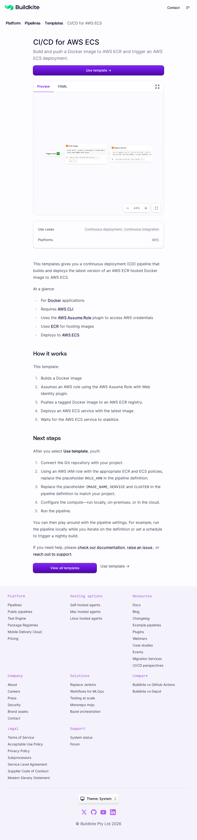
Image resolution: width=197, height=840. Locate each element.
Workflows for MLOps (87, 691)
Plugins (138, 632)
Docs (137, 605)
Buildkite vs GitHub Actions (154, 685)
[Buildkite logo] (22, 8)
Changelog (141, 618)
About (12, 685)
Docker (54, 300)
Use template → (98, 70)
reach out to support (52, 554)
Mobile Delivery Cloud (25, 632)
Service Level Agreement (27, 764)
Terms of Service (21, 737)
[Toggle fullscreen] (157, 86)
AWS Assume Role (74, 317)
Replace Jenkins (83, 685)
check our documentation (101, 547)
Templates (54, 23)
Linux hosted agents (86, 618)
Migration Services (147, 659)
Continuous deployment (103, 229)
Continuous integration (141, 229)
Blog (136, 612)
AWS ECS (70, 334)
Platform (13, 23)
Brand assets (18, 711)
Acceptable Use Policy (25, 744)
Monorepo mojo (82, 705)
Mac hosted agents (85, 612)
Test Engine (17, 618)
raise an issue (140, 547)
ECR (55, 326)
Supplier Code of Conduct (28, 771)
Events (138, 652)
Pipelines (32, 23)
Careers (14, 691)
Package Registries (23, 625)
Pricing (13, 638)
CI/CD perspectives (148, 665)
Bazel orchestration (85, 711)
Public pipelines (20, 612)
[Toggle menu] (188, 7)
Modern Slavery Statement (29, 778)
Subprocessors (19, 757)
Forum (75, 744)
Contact (173, 8)
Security (14, 705)
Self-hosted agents (85, 605)
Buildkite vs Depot (147, 691)
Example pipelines (147, 625)
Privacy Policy (19, 751)
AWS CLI (65, 309)
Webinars (140, 638)
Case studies (143, 645)
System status (81, 737)
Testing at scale (82, 698)
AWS (155, 240)
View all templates (65, 568)
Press (12, 698)
